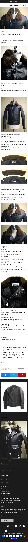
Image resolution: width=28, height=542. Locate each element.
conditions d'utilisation (6, 493)
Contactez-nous (5, 491)
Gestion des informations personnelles (10, 498)
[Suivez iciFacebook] (4, 526)
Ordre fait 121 (6, 461)
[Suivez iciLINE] (24, 526)
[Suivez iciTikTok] (20, 526)
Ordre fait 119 (6, 414)
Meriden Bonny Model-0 (6, 137)
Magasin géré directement (7, 479)
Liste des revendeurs (6, 482)
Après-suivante (4, 475)
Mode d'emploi (4, 486)
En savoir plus (4, 417)
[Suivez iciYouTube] (16, 526)
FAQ (2, 488)
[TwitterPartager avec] (14, 374)
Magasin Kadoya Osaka (16, 357)
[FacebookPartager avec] (5, 374)
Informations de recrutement (7, 473)
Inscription (7, 520)
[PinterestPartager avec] (22, 374)
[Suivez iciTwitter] (8, 526)
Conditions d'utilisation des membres (9, 495)
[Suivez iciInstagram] (12, 526)
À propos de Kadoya (6, 470)
